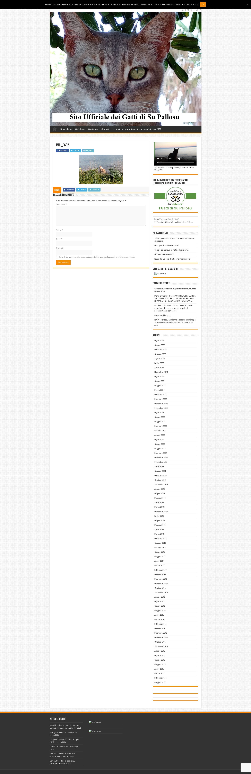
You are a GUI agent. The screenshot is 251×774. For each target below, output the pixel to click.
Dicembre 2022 (160, 426)
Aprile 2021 (159, 466)
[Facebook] (186, 10)
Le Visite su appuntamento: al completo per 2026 (137, 129)
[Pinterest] (191, 10)
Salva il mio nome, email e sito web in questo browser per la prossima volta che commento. (97, 257)
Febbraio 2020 (160, 475)
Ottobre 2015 (160, 642)
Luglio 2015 (159, 655)
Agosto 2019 (159, 489)
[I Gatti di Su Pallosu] (125, 67)
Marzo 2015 (159, 673)
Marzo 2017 (159, 565)
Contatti (105, 129)
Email (59, 239)
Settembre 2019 (161, 484)
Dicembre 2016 (160, 579)
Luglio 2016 (159, 601)
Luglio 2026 (159, 340)
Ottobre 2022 (160, 430)
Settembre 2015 (161, 646)
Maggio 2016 (159, 610)
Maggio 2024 (159, 385)
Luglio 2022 (159, 439)
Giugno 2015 (159, 660)
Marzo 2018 (159, 534)
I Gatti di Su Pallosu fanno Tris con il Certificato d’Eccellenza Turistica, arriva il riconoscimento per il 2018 (173, 308)
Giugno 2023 (159, 417)
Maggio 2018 (159, 525)
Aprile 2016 (159, 615)
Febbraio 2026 (160, 349)
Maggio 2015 (159, 664)
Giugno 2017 (159, 552)
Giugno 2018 (159, 520)
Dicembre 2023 (160, 399)
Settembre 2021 (161, 462)
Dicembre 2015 (160, 633)
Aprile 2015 (159, 669)
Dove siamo (66, 129)
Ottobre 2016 (160, 588)
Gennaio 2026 (160, 354)
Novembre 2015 (161, 637)
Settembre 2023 (161, 408)
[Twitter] (188, 10)
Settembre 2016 (161, 592)
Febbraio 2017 (160, 570)
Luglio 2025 (159, 363)
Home (55, 129)
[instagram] (200, 10)
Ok (203, 4)
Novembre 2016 (161, 583)
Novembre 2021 (161, 457)
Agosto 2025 (159, 358)
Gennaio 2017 (160, 574)
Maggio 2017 (159, 556)
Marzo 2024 (159, 390)
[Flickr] (194, 10)
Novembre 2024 (161, 372)
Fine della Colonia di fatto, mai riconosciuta (172, 259)
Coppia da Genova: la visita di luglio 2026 (171, 250)
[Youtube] (197, 10)
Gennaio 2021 (160, 471)
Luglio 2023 (159, 412)
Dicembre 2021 (160, 453)
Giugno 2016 (159, 606)
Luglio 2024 (159, 376)
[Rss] (183, 10)
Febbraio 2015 (160, 678)
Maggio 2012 (159, 682)
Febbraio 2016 (160, 624)
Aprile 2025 (159, 367)
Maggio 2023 (159, 421)
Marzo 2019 (159, 507)
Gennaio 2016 (160, 628)
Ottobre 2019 (160, 480)
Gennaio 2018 (160, 543)
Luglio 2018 (159, 516)
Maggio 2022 (159, 448)
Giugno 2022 (159, 444)
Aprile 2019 (159, 502)
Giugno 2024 (159, 381)
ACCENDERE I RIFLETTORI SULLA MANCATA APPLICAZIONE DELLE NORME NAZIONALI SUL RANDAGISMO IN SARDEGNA (175, 298)
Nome (59, 230)
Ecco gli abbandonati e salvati (166, 245)
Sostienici (93, 129)
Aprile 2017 (159, 561)
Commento (61, 204)
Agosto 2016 (159, 597)
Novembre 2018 (161, 511)
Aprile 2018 (159, 529)
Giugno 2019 (159, 493)
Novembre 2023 (161, 403)
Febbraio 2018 (160, 538)
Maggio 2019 (159, 498)
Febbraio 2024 (160, 394)
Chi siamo (80, 129)
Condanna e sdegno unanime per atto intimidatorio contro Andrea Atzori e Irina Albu (175, 322)
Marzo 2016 (159, 619)
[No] (247, 4)
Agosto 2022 (159, 435)
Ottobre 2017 (160, 547)
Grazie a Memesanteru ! (164, 254)
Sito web (59, 248)
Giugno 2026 (159, 345)
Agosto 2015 (159, 651)
